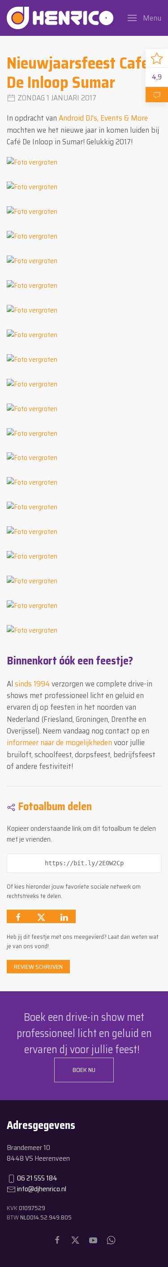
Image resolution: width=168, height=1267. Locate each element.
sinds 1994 (32, 683)
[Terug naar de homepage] (60, 18)
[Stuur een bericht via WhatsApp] (111, 1240)
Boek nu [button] (84, 1070)
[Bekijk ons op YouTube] (93, 1240)
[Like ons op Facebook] (57, 1240)
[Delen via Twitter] (41, 916)
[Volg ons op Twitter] (75, 1240)
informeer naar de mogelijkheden (59, 742)
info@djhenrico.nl (41, 1188)
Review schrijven (38, 967)
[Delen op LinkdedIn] (64, 916)
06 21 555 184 (37, 1178)
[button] (144, 18)
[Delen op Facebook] (18, 916)
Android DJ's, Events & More (103, 118)
